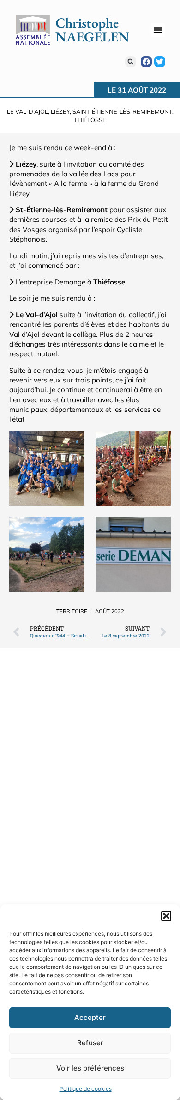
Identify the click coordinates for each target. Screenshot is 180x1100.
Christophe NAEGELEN (92, 30)
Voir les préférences (90, 1068)
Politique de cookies (86, 1088)
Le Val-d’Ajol (27, 111)
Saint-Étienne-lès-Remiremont (122, 111)
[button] (166, 916)
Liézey (60, 111)
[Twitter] (159, 61)
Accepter (90, 1017)
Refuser (90, 1042)
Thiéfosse (90, 119)
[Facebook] (146, 61)
